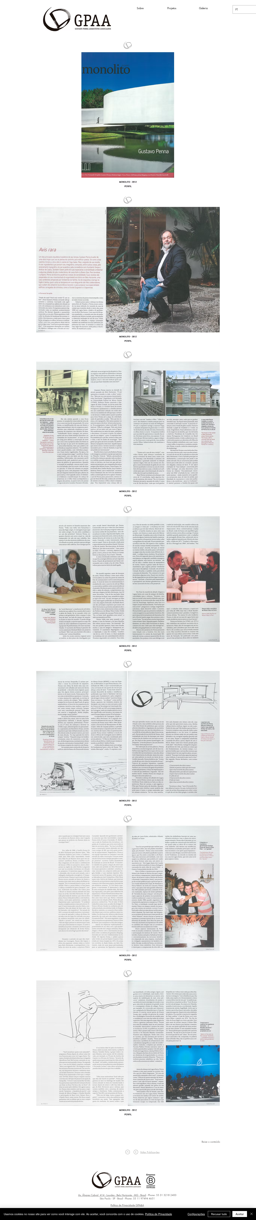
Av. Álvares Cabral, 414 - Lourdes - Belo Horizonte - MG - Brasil (112, 1195)
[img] (128, 114)
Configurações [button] (196, 1214)
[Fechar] (251, 1214)
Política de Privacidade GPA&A (127, 1205)
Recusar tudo (219, 1214)
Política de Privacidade (158, 1214)
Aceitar (240, 1214)
